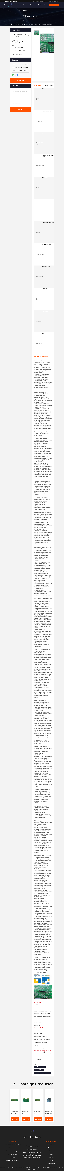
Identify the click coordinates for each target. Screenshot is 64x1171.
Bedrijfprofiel (51, 1144)
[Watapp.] (13, 75)
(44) (18, 50)
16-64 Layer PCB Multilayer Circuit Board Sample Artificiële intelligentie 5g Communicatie (38, 1113)
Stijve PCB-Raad (39, 1069)
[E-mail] (17, 75)
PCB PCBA (23, 24)
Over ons (19, 6)
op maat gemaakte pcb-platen (42, 1072)
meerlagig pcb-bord (39, 1066)
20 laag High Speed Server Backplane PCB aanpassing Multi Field (14, 1113)
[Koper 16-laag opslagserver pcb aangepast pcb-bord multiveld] (49, 1100)
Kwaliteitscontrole (51, 1151)
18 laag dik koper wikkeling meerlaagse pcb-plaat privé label (25, 1113)
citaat (53, 4)
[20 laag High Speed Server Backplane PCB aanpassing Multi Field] (15, 1100)
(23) (19, 46)
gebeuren (32, 4)
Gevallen (51, 1157)
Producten (12, 4)
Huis (11, 24)
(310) (17, 54)
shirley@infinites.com (40, 1)
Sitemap (51, 1160)
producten (16, 24)
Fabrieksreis (51, 1147)
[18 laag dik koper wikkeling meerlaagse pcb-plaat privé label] (26, 1100)
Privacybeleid (51, 1163)
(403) (19, 35)
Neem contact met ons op (25, 6)
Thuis (5, 4)
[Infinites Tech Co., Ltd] (32, 1132)
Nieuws (51, 1154)
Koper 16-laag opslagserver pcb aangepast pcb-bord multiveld (49, 1113)
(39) (18, 41)
